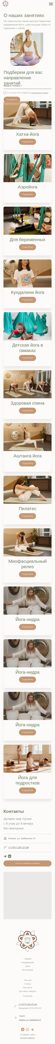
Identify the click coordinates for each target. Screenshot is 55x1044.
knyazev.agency (27, 1037)
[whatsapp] (27, 1029)
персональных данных (39, 93)
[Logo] (5, 4)
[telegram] (5, 856)
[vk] (9, 856)
